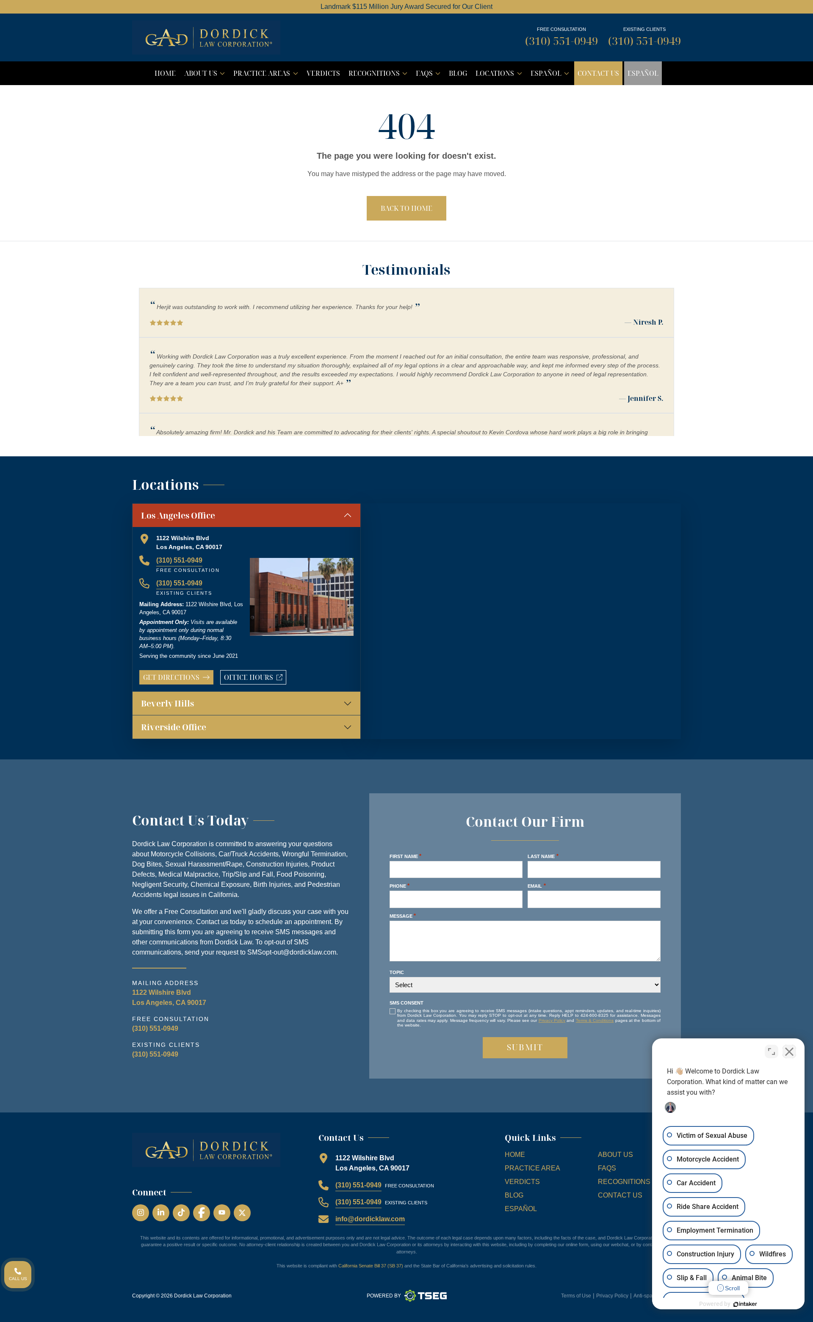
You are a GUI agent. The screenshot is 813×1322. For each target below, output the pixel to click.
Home (165, 73)
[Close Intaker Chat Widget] (789, 1051)
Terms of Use (576, 1296)
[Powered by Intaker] (745, 1304)
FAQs (607, 1168)
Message (403, 916)
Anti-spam (645, 1296)
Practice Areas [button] (267, 75)
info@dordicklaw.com (370, 1219)
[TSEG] (425, 1296)
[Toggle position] (771, 1051)
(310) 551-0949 (561, 40)
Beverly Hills (167, 703)
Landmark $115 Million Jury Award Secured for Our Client (406, 6)
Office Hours (255, 678)
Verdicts (323, 73)
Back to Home (406, 208)
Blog (458, 73)
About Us (615, 1154)
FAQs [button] (430, 75)
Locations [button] (500, 75)
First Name (405, 856)
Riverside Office (173, 727)
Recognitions (624, 1181)
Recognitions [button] (379, 75)
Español (643, 73)
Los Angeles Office (178, 515)
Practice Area (532, 1168)
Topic (397, 972)
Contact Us (598, 73)
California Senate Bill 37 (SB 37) (370, 1265)
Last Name (543, 856)
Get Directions (171, 677)
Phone (399, 886)
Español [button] (551, 75)
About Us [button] (206, 75)
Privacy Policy (552, 1020)
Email (536, 886)
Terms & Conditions (595, 1020)
